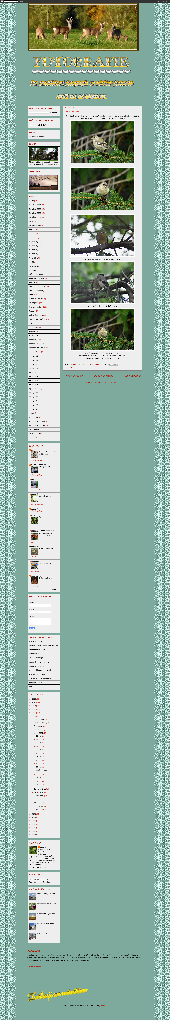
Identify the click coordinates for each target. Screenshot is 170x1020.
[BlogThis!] (111, 365)
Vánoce (32, 331)
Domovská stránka (103, 375)
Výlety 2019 (33, 380)
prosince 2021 (40, 719)
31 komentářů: (95, 364)
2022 (34, 713)
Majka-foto (35, 561)
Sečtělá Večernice (38, 465)
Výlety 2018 (33, 376)
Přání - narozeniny (36, 274)
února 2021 (38, 806)
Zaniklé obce (34, 429)
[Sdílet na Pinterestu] (117, 365)
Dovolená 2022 (35, 209)
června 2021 (39, 792)
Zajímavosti (33, 417)
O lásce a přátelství (46, 578)
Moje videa (33, 258)
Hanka (33, 450)
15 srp (39, 760)
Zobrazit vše (54, 589)
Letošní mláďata (72, 111)
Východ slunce (35, 352)
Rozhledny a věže (36, 299)
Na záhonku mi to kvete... (47, 904)
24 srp (39, 757)
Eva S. (33, 480)
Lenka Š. (34, 494)
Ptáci (73, 368)
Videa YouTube (35, 344)
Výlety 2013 (33, 360)
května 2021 (39, 796)
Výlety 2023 (33, 397)
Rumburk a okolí (35, 307)
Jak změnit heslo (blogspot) (40, 678)
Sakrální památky (36, 315)
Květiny (32, 229)
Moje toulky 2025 (35, 250)
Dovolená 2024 (35, 217)
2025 (34, 702)
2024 (34, 706)
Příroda (32, 282)
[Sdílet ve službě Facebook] (115, 365)
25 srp (39, 753)
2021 (34, 716)
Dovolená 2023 (35, 213)
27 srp (39, 746)
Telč (30, 323)
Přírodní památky (36, 291)
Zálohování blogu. (36, 658)
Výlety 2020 (33, 384)
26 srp (39, 750)
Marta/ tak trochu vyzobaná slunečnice (42, 531)
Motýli (31, 262)
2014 (34, 835)
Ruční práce (34, 303)
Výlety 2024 (33, 401)
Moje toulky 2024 (35, 246)
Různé (31, 311)
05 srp (39, 774)
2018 (34, 821)
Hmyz (31, 221)
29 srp (39, 739)
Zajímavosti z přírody (37, 425)
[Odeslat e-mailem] (109, 365)
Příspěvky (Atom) (112, 382)
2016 (34, 828)
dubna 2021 (39, 799)
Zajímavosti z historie (37, 421)
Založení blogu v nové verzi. (40, 670)
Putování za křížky (36, 682)
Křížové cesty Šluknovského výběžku (43, 646)
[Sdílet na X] (113, 365)
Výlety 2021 (33, 389)
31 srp (39, 736)
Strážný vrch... (43, 934)
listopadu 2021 (40, 723)
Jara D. (43, 847)
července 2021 (40, 789)
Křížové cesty (34, 225)
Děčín (31, 201)
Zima (31, 438)
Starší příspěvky (132, 375)
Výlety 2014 (33, 364)
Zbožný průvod (44, 467)
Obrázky (32, 270)
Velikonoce (33, 335)
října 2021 (38, 726)
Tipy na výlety (34, 327)
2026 (34, 699)
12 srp (39, 764)
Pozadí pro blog (35, 654)
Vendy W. (35, 547)
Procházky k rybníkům (46, 914)
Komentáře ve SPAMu (38, 650)
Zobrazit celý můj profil (38, 867)
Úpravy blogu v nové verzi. (39, 662)
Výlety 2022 (33, 393)
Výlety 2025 (33, 405)
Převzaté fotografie (36, 278)
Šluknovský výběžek (37, 319)
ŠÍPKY (41, 517)
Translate (46, 882)
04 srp (39, 778)
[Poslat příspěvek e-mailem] (105, 364)
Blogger (103, 1006)
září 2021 (38, 730)
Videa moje (33, 340)
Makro (31, 233)
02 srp (39, 781)
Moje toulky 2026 (35, 254)
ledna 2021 (38, 810)
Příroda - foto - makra (37, 287)
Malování (32, 238)
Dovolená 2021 (35, 205)
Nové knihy (33, 266)
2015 (34, 831)
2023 (34, 709)
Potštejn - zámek (45, 563)
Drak (33, 516)
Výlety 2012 (33, 356)
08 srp (39, 767)
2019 (34, 817)
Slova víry (33, 687)
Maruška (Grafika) (38, 576)
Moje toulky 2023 (35, 242)
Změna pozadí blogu (37, 674)
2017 (34, 824)
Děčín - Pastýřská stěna (46, 894)
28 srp (39, 743)
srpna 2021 (38, 733)
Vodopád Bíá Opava (37, 348)
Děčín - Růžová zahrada (46, 924)
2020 (34, 814)
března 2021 (39, 803)
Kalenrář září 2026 (45, 496)
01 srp (39, 785)
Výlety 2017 (33, 372)
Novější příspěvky (74, 375)
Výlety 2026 (33, 409)
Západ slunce (34, 433)
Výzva (31, 413)
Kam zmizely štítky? (37, 666)
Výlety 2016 (33, 368)
